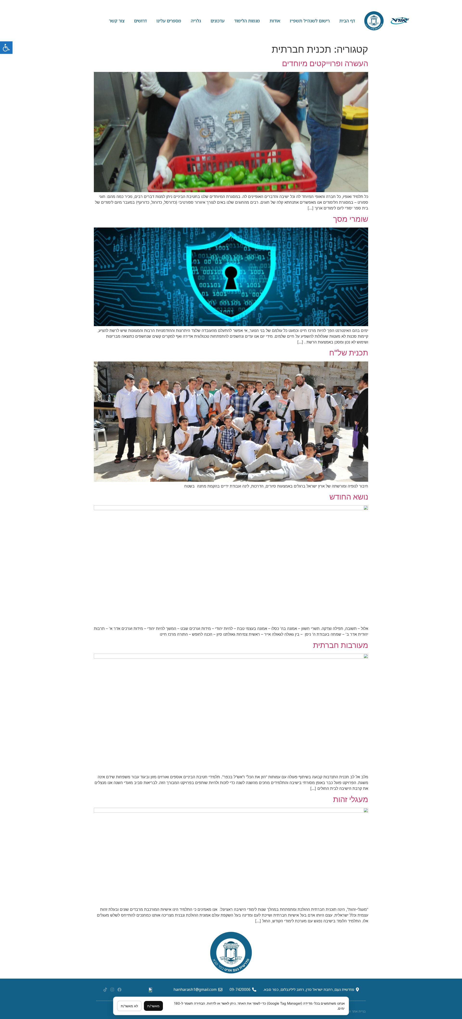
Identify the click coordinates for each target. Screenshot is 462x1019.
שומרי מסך (350, 219)
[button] (6, 47)
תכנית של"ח (348, 352)
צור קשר (116, 21)
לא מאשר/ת (129, 1006)
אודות (275, 21)
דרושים (140, 21)
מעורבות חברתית (340, 645)
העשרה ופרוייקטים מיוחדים (325, 63)
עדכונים (218, 21)
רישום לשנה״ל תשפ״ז (310, 21)
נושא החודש (348, 496)
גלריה (196, 21)
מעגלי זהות (350, 799)
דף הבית (347, 21)
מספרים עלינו (168, 21)
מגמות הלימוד (247, 21)
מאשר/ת (153, 1006)
